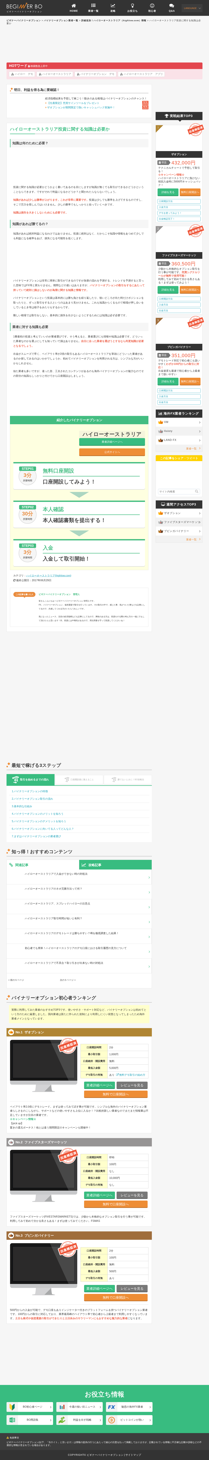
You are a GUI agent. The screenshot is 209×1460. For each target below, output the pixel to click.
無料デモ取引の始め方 (132, 1074)
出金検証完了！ (167, 218)
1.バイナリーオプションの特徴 (30, 791)
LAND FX (170, 440)
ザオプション (172, 513)
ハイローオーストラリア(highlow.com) (48, 575)
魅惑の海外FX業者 (132, 1406)
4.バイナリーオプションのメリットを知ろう (38, 813)
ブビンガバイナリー (176, 531)
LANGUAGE (190, 8)
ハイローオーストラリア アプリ (143, 74)
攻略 (113, 10)
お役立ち (132, 10)
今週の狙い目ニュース (82, 1406)
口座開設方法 (166, 201)
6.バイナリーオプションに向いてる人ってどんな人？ (43, 828)
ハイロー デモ (24, 74)
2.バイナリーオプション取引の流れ (32, 798)
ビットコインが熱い (132, 1419)
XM (166, 422)
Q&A (172, 10)
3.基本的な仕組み (22, 806)
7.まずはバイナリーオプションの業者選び (36, 836)
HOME (74, 10)
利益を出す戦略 (82, 1419)
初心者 (152, 10)
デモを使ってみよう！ (170, 213)
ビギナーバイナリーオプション (24, 11)
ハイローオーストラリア (56, 74)
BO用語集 (32, 1419)
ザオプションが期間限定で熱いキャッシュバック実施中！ (81, 107)
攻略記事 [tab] (94, 865)
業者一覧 (93, 10)
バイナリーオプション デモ (97, 74)
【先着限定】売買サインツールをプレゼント (73, 103)
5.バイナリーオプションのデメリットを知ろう (39, 821)
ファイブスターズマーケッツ (182, 522)
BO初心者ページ (32, 1406)
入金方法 (163, 207)
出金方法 (163, 310)
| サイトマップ (132, 1454)
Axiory (168, 431)
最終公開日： (24, 580)
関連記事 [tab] (21, 865)
